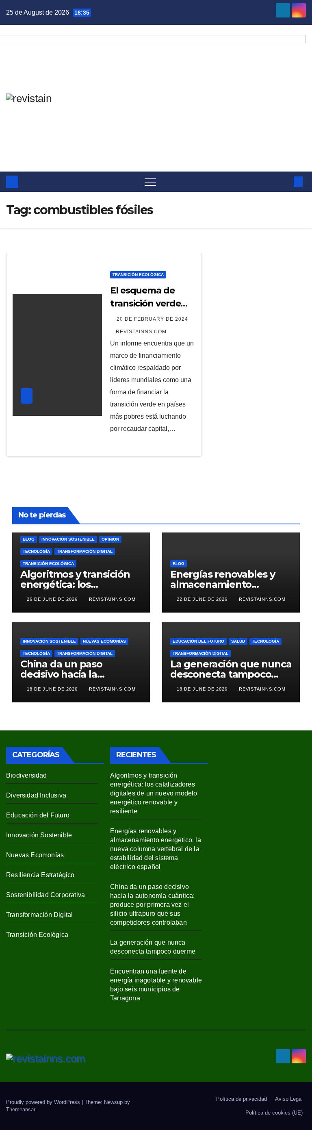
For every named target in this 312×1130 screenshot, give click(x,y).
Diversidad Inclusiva (36, 795)
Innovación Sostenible (68, 539)
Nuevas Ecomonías (104, 641)
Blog (29, 539)
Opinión (110, 539)
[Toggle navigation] (150, 182)
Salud (238, 641)
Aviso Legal (289, 1099)
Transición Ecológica (138, 274)
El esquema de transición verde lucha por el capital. (152, 303)
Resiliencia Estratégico (40, 874)
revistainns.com (141, 332)
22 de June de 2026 (203, 599)
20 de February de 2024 (152, 319)
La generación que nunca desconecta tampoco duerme (230, 674)
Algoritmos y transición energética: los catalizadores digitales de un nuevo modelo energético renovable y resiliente (153, 793)
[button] (284, 181)
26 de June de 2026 (53, 599)
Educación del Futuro (198, 641)
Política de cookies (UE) (274, 1113)
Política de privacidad (241, 1099)
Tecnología (36, 551)
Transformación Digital (85, 551)
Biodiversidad (26, 775)
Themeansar (20, 1109)
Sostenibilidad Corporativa (45, 894)
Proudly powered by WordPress (44, 1102)
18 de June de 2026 (53, 689)
